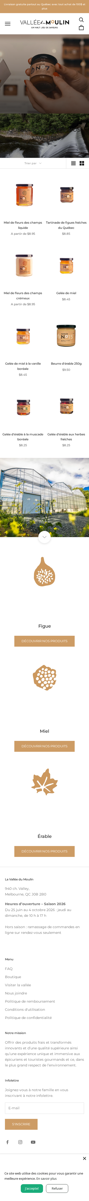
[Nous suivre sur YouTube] (33, 1142)
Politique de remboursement (30, 1001)
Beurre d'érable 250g (66, 363)
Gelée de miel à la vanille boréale (23, 366)
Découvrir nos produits (44, 641)
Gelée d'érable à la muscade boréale (22, 436)
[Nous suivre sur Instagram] (20, 1142)
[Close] (84, 1158)
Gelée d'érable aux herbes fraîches (66, 436)
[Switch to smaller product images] (82, 163)
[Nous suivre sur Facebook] (7, 1142)
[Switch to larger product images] (73, 163)
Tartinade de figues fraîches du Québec (66, 225)
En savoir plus (46, 1178)
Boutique (13, 977)
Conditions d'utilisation (25, 1009)
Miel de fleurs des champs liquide (23, 225)
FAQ (9, 968)
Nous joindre (16, 993)
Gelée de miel (66, 293)
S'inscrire (21, 1124)
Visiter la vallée (18, 985)
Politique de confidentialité (28, 1017)
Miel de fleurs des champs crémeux (23, 295)
